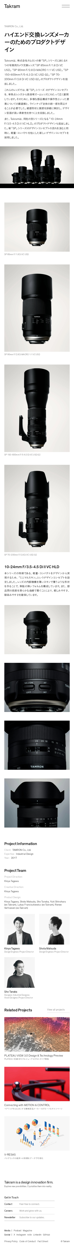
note (29, 1235)
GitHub (46, 1235)
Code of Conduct (27, 1241)
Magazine (27, 1231)
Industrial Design (24, 854)
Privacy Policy (11, 1241)
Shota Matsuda (28, 901)
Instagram (21, 1235)
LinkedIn (37, 1235)
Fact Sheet (43, 1241)
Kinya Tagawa (11, 881)
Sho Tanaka (43, 901)
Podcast (18, 1231)
